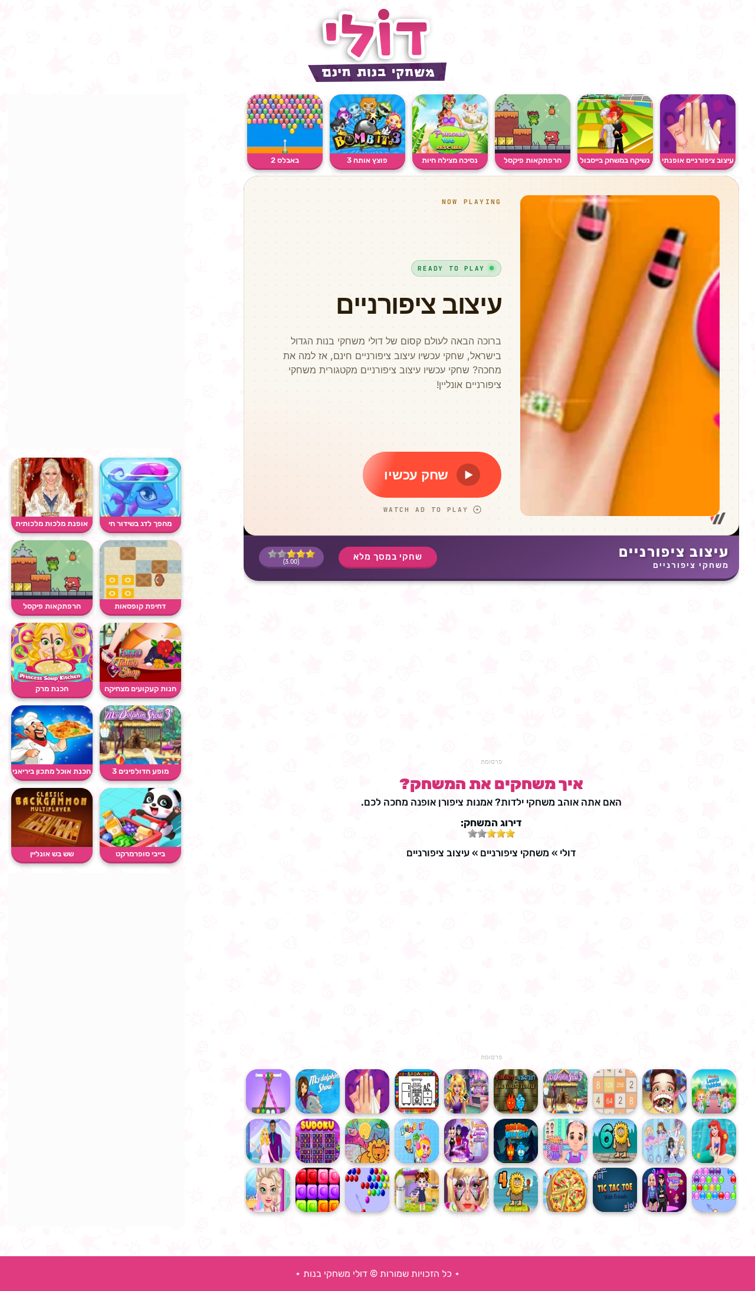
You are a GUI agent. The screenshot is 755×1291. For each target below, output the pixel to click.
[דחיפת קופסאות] (140, 596)
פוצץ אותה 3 (367, 160)
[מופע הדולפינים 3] (140, 761)
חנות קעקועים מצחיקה (140, 688)
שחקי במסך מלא (387, 556)
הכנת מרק (51, 688)
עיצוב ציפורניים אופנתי (698, 160)
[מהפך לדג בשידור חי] (140, 514)
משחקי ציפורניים (691, 565)
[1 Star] (310, 554)
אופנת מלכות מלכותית (51, 523)
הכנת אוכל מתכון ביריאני (51, 771)
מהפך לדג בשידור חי (140, 523)
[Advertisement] (491, 675)
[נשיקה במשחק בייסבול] (615, 150)
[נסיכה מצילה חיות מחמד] (450, 150)
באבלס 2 (285, 160)
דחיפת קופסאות (140, 606)
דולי (568, 853)
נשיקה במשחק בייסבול (615, 160)
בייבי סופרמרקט (140, 853)
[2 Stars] (301, 554)
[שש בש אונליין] (52, 844)
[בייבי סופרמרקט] (140, 844)
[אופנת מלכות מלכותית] (52, 514)
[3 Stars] (291, 554)
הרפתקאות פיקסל (533, 160)
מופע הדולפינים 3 (140, 771)
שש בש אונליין (52, 853)
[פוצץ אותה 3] (367, 150)
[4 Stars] (282, 554)
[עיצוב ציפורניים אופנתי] (698, 150)
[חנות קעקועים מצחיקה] (140, 679)
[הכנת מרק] (52, 679)
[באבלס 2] (285, 150)
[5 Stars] (272, 554)
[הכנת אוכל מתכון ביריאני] (52, 761)
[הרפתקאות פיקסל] (532, 150)
